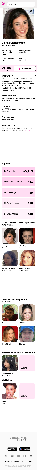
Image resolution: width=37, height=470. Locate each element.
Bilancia (22, 52)
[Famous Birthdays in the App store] (12, 449)
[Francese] (24, 456)
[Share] (6, 11)
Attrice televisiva (8, 45)
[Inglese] (6, 456)
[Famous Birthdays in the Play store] (24, 449)
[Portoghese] (18, 456)
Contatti (16, 461)
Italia (4, 60)
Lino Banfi (28, 130)
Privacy (23, 461)
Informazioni (8, 461)
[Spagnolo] (12, 456)
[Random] (31, 11)
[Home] (18, 438)
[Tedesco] (31, 456)
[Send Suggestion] (34, 76)
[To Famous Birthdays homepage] (4, 4)
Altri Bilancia (8, 380)
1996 (4, 54)
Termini (30, 461)
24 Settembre (7, 52)
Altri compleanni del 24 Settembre (18, 352)
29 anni (22, 60)
